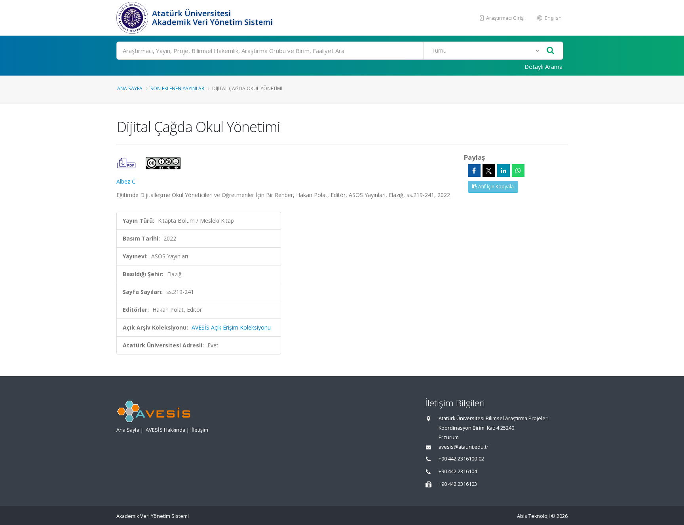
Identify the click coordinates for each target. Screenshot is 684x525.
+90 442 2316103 (458, 484)
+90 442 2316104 (458, 471)
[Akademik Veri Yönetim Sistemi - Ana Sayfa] (133, 18)
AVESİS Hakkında (165, 429)
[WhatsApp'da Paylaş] (518, 170)
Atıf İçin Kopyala (495, 186)
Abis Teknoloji (533, 516)
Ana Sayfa (129, 88)
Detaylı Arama (543, 66)
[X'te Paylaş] (489, 170)
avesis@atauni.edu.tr (463, 447)
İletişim (200, 429)
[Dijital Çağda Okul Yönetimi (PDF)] (127, 162)
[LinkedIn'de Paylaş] (503, 170)
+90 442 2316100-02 (461, 458)
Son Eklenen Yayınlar (177, 88)
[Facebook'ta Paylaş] (474, 170)
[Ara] (550, 51)
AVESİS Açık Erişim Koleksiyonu (231, 327)
